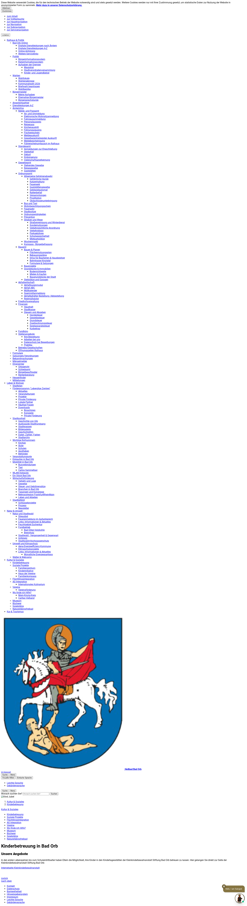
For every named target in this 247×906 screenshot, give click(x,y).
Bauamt (22, 247)
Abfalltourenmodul (33, 285)
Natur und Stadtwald (23, 513)
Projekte (22, 396)
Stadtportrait (19, 418)
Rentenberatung (26, 375)
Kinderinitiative (25, 570)
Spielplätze (18, 606)
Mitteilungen (19, 380)
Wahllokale (23, 78)
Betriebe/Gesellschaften (30, 347)
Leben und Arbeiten (28, 497)
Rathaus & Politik (15, 40)
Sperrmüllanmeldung (34, 293)
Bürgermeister (20, 92)
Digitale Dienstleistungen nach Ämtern (37, 45)
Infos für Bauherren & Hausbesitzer (47, 258)
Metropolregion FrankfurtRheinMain (36, 494)
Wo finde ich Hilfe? (22, 592)
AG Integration (20, 581)
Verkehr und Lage (27, 481)
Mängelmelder (20, 361)
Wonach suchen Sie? (11, 793)
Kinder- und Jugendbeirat (36, 72)
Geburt (27, 154)
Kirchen (22, 443)
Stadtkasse (29, 309)
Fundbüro (23, 331)
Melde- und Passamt (28, 111)
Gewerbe (22, 483)
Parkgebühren (37, 233)
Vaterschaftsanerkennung (37, 160)
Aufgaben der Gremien (29, 64)
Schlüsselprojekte (27, 502)
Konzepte (28, 413)
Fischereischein (32, 132)
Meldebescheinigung (34, 140)
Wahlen (16, 75)
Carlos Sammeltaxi (27, 470)
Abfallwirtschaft (26, 282)
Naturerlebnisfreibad (23, 609)
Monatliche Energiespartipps (38, 554)
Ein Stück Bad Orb (22, 475)
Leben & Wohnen (15, 383)
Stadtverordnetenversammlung (39, 70)
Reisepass (29, 124)
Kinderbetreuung (21, 562)
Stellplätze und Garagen (36, 279)
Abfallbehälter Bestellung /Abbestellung (44, 296)
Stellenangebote (26, 334)
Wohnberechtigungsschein (37, 206)
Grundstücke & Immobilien (37, 268)
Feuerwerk (35, 184)
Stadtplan (17, 385)
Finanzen (23, 304)
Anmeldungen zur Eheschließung (40, 149)
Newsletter (23, 508)
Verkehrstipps (36, 230)
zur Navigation (14, 24)
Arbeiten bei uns (32, 339)
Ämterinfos (18, 108)
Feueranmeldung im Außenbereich (35, 519)
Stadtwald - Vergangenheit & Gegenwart (38, 535)
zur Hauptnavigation (17, 21)
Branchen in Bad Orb (28, 489)
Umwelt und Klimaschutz (25, 543)
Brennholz (29, 532)
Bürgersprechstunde (28, 100)
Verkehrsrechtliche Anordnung (45, 228)
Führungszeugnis (32, 130)
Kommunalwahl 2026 (29, 83)
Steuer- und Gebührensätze (31, 486)
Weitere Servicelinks (28, 53)
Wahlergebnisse (26, 81)
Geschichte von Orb (28, 421)
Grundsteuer (36, 320)
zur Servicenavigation (18, 30)
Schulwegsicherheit (39, 236)
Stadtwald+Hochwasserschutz (33, 541)
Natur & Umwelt (15, 511)
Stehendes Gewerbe (34, 165)
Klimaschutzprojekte (28, 549)
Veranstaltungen (26, 394)
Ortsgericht (23, 366)
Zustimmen (7, 11)
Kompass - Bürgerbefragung (38, 244)
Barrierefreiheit (14, 891)
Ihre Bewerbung (32, 336)
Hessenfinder (19, 377)
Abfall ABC (29, 287)
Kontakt (11, 886)
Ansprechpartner (21, 102)
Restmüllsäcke (31, 298)
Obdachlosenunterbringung (43, 200)
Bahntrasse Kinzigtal (40, 260)
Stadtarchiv (24, 437)
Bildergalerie (24, 429)
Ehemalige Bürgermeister (30, 97)
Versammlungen (38, 195)
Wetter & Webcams (22, 557)
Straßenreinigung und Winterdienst (47, 222)
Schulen (22, 448)
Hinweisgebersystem (17, 894)
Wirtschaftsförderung (23, 478)
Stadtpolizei (30, 211)
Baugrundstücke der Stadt (43, 277)
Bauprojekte (30, 266)
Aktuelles (22, 391)
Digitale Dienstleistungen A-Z (32, 48)
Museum (17, 600)
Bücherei (17, 603)
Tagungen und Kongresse (31, 492)
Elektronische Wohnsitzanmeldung (41, 116)
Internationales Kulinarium (31, 584)
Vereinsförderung (27, 589)
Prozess (22, 505)
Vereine (16, 587)
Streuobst (23, 516)
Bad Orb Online (20, 43)
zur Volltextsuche (15, 19)
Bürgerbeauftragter (27, 372)
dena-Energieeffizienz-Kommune (34, 546)
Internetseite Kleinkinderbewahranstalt (20, 867)
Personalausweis (32, 121)
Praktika (28, 345)
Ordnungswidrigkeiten (35, 214)
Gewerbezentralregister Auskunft (40, 138)
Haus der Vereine (26, 573)
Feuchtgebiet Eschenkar (30, 524)
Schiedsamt (24, 369)
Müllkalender (30, 290)
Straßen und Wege (33, 219)
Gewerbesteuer (37, 317)
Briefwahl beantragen (29, 86)
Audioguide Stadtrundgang (31, 423)
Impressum (12, 897)
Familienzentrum (26, 568)
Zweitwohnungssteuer (41, 323)
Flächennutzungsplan (41, 252)
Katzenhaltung (37, 181)
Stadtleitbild (19, 500)
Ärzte (20, 445)
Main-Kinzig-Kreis (27, 595)
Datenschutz (13, 888)
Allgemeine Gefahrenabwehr (38, 176)
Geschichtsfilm (25, 432)
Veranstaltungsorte (22, 456)
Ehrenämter (18, 364)
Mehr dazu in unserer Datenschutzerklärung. (59, 5)
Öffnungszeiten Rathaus (30, 350)
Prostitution (35, 198)
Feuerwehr (29, 209)
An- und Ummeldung (34, 113)
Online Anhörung (26, 51)
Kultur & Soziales (15, 560)
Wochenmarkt (31, 241)
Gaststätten (30, 170)
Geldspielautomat (39, 189)
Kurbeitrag (35, 328)
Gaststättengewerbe (40, 187)
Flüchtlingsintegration (24, 579)
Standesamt (24, 146)
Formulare (18, 353)
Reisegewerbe (31, 168)
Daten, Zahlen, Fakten (29, 434)
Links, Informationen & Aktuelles (34, 521)
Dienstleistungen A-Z (23, 105)
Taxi (20, 467)
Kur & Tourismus (15, 611)
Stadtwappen (25, 426)
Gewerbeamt (24, 162)
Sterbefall (29, 151)
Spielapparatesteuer (40, 326)
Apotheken (23, 451)
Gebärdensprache (16, 902)
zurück (4, 878)
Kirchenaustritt (31, 127)
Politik (16, 56)
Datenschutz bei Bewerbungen (39, 342)
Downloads (24, 407)
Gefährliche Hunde (39, 179)
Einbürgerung (30, 157)
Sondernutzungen (39, 225)
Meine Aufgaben (26, 94)
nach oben (6, 881)
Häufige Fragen (26, 404)
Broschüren (29, 410)
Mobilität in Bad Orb (23, 462)
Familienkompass (27, 576)
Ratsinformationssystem (30, 62)
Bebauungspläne (38, 255)
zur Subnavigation (16, 27)
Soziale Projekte (21, 565)
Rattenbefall (36, 192)
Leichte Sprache (15, 899)
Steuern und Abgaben (35, 312)
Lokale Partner (25, 402)
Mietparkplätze (37, 238)
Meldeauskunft (31, 135)
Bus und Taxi (30, 203)
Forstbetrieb (24, 527)
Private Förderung (27, 399)
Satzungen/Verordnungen (26, 355)
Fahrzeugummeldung (35, 119)
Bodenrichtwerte (38, 271)
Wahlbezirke (24, 89)
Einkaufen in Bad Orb (23, 459)
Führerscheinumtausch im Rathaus (41, 143)
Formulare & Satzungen (41, 263)
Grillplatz (22, 538)
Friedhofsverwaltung (28, 301)
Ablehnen (6, 8)
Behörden (23, 453)
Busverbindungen (27, 464)
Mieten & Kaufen (38, 274)
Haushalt (28, 306)
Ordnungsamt (25, 173)
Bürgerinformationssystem (31, 59)
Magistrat (29, 67)
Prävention (29, 217)
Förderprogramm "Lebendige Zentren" (31, 388)
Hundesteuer (36, 315)
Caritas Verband (26, 598)
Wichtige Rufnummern (24, 440)
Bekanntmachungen (23, 358)
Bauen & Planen (32, 249)
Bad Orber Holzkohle (34, 530)
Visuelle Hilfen (8, 778)
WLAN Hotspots (21, 472)
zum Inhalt (12, 16)
